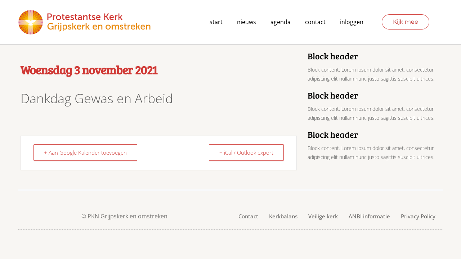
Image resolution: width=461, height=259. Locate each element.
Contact (248, 216)
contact (315, 22)
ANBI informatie (369, 216)
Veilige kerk (323, 216)
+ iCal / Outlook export (246, 152)
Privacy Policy (418, 216)
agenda (280, 22)
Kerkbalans (283, 216)
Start (216, 22)
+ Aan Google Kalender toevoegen (85, 152)
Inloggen (351, 22)
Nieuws (246, 22)
